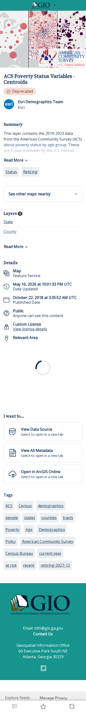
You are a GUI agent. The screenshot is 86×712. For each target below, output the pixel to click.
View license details (30, 329)
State (8, 221)
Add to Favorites (43, 706)
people (11, 553)
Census (25, 541)
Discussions (14, 706)
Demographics (52, 565)
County (10, 231)
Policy (10, 577)
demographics (51, 541)
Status (11, 171)
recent (28, 601)
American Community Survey (47, 577)
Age (29, 565)
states (29, 553)
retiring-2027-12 (55, 601)
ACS (8, 541)
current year (50, 589)
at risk (11, 601)
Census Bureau (19, 589)
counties (49, 553)
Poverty (12, 565)
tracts (68, 553)
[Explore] (43, 374)
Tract (8, 241)
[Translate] (71, 706)
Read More (13, 160)
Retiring (30, 171)
